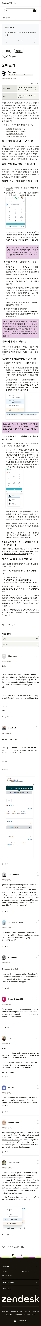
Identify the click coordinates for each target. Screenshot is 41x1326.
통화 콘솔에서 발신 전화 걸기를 (15, 553)
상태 (24, 115)
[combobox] (20, 638)
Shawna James (14, 1122)
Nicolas (11, 1087)
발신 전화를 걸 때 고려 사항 (15, 129)
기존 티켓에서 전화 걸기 (14, 134)
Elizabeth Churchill (11, 969)
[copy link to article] (3, 56)
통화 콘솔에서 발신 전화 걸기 (16, 131)
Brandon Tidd (13, 728)
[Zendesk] (20, 1298)
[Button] (3, 625)
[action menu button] (37, 655)
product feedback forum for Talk (18, 1138)
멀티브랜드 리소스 (22, 254)
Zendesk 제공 (23, 1320)
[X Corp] (10, 56)
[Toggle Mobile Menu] (37, 3)
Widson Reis (12, 957)
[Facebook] (6, 56)
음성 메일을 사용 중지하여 (29, 154)
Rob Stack (12, 72)
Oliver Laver (12, 656)
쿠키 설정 (36, 1311)
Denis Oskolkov (14, 1162)
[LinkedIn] (14, 56)
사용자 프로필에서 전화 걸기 (16, 136)
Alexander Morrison (15, 922)
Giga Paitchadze (11, 739)
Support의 (9, 187)
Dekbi (10, 1038)
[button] (18, 1266)
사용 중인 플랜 (34, 83)
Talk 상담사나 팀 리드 (20, 118)
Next (27, 1255)
